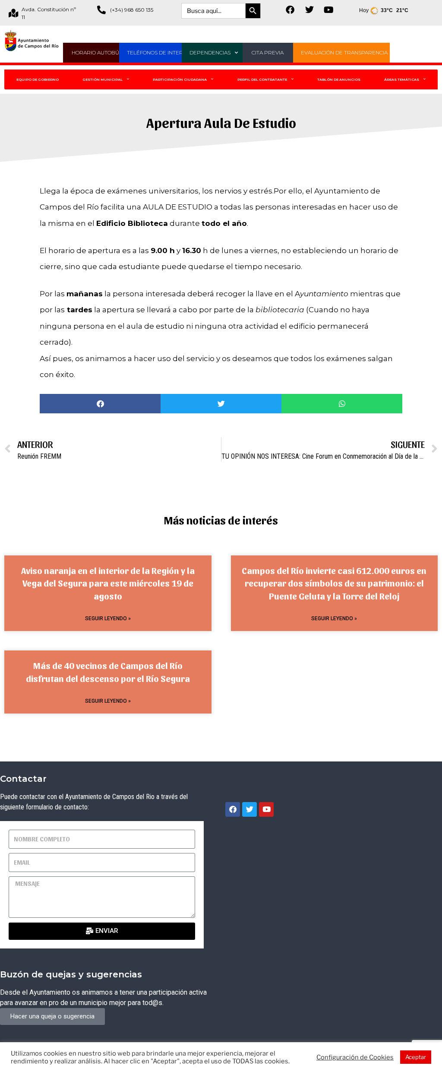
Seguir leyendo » (108, 618)
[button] (100, 403)
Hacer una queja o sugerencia (52, 1016)
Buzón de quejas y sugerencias (71, 974)
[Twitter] (309, 10)
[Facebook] (290, 10)
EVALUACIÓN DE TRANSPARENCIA (344, 52)
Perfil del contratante (262, 79)
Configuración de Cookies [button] (355, 1057)
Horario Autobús (97, 52)
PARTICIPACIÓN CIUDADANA (180, 79)
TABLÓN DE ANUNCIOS (338, 79)
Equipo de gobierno (37, 79)
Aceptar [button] (415, 1056)
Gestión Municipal (102, 79)
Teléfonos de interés (158, 52)
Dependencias (209, 52)
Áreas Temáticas (401, 79)
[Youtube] (329, 10)
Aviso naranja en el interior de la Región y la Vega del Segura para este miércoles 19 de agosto (108, 583)
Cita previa (268, 52)
